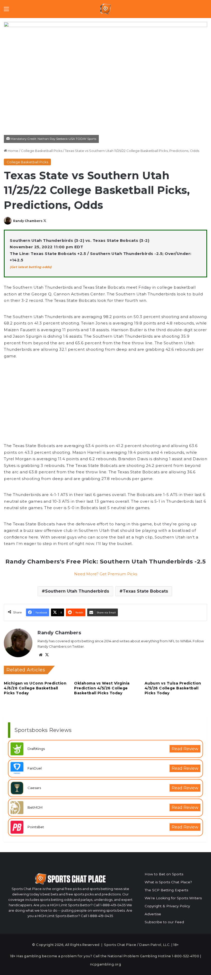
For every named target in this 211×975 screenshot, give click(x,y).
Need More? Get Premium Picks (105, 573)
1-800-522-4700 (185, 956)
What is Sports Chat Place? (168, 882)
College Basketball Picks (41, 151)
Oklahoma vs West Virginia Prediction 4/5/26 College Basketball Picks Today (102, 688)
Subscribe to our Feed (164, 922)
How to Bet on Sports (164, 874)
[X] (47, 655)
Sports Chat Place (120, 945)
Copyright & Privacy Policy (167, 906)
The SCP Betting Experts (166, 890)
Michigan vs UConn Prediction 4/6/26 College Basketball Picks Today (35, 688)
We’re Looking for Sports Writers (173, 898)
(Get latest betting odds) (31, 267)
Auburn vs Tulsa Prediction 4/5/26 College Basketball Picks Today (173, 688)
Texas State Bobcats (145, 591)
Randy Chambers (27, 221)
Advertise (153, 914)
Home (12, 151)
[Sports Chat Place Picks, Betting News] (105, 9)
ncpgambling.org (105, 964)
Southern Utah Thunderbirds (77, 591)
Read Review (185, 748)
